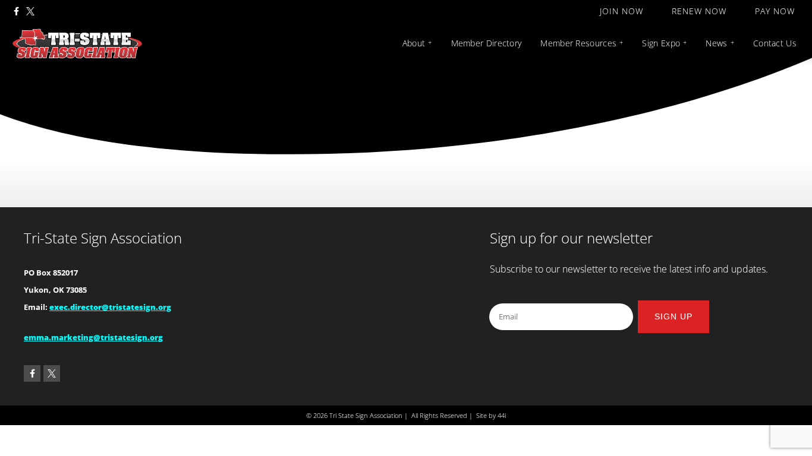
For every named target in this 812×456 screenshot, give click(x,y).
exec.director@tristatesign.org (110, 307)
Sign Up (673, 316)
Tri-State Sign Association (103, 238)
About (414, 43)
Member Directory (486, 43)
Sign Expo (661, 43)
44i (502, 415)
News (716, 43)
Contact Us (775, 43)
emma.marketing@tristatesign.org (93, 337)
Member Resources (578, 43)
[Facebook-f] (16, 11)
